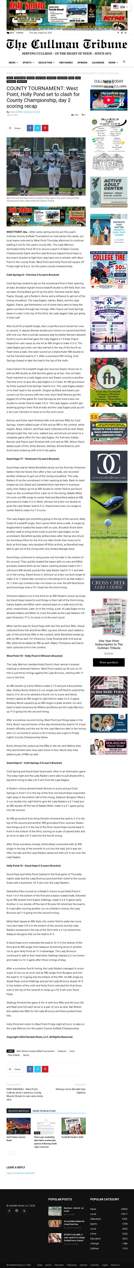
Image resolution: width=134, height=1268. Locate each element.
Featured (62, 1051)
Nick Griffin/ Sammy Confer (25, 111)
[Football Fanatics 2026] (74, 1126)
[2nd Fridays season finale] (19, 1126)
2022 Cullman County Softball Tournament (35, 1051)
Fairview (30, 78)
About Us (115, 1265)
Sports (18, 73)
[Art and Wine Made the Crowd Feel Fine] (54, 1223)
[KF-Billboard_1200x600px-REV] (108, 723)
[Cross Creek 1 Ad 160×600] (108, 520)
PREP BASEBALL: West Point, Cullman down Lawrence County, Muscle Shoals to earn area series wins (25, 1094)
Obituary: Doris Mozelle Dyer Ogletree (71, 1091)
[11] (67, 14)
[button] (124, 62)
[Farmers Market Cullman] (108, 382)
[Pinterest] (45, 128)
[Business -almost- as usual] (54, 1211)
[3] (108, 229)
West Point (22, 81)
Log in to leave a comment (21, 1173)
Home (9, 73)
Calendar (94, 1265)
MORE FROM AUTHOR (44, 1111)
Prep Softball (14, 1055)
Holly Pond (62, 78)
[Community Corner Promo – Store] (108, 428)
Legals (105, 1265)
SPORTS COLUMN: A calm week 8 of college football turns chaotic (74, 1238)
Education (59, 1265)
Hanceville (51, 78)
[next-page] (14, 1153)
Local (78, 78)
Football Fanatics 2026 (72, 1137)
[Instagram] (122, 33)
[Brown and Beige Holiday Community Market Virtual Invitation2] (108, 143)
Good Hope (40, 78)
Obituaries (72, 1265)
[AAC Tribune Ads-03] (108, 191)
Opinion (83, 1265)
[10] (46, 216)
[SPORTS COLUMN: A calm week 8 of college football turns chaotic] (54, 1237)
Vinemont (11, 81)
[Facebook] (118, 33)
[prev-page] (9, 1153)
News (71, 78)
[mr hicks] (108, 746)
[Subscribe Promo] (108, 691)
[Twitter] (125, 33)
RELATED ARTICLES (18, 1111)
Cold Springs (30, 73)
